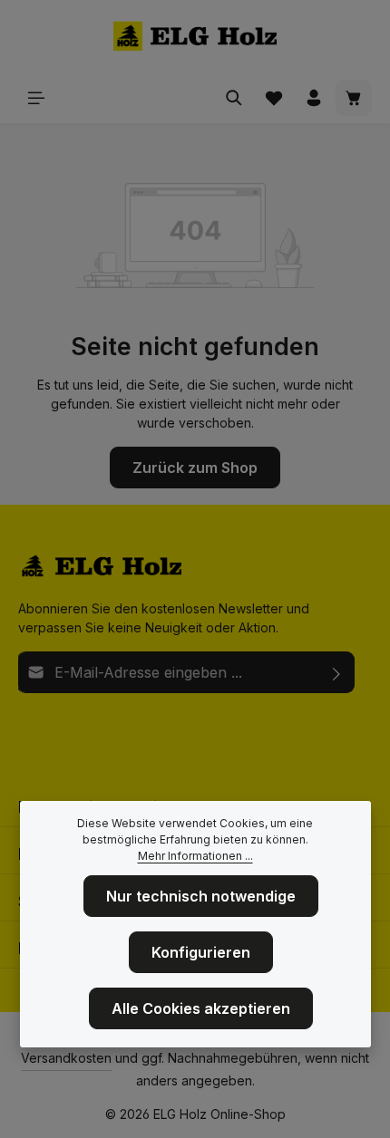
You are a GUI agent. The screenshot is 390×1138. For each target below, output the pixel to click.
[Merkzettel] (274, 98)
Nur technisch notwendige (201, 896)
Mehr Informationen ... (195, 856)
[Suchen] (234, 98)
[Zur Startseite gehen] (195, 36)
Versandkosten (66, 1058)
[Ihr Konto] (314, 98)
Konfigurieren (200, 952)
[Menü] (36, 98)
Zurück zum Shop (195, 467)
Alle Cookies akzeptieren (201, 1008)
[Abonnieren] (337, 672)
